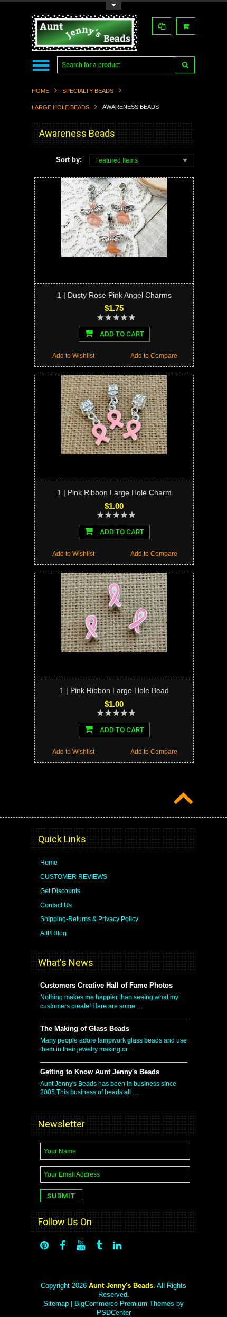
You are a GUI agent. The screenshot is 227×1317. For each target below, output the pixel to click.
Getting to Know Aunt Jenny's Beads (99, 1072)
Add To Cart (121, 334)
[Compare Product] (161, 26)
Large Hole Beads (60, 107)
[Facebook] (62, 1245)
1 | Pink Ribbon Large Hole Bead (114, 690)
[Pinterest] (44, 1245)
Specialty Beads (88, 91)
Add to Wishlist (73, 355)
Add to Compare (153, 355)
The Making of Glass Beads (84, 1028)
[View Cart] (185, 26)
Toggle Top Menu (113, 6)
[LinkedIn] (117, 1245)
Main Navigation (41, 65)
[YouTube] (81, 1245)
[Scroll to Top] (182, 799)
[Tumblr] (99, 1245)
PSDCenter (114, 1312)
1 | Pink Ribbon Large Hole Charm (114, 492)
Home (40, 91)
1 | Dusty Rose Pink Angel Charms (114, 295)
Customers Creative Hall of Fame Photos (106, 985)
